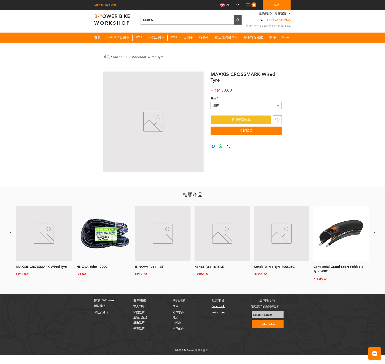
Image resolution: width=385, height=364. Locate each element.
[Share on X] (228, 146)
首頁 (106, 57)
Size (214, 98)
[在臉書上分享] (213, 146)
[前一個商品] (10, 233)
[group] (192, 243)
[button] (251, 4)
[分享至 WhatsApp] (220, 146)
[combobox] (246, 105)
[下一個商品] (374, 233)
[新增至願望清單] (277, 119)
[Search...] (237, 20)
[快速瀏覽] (44, 233)
